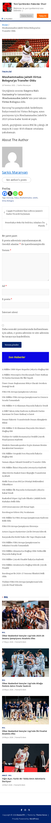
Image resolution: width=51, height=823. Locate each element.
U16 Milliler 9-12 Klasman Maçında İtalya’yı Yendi (25, 405)
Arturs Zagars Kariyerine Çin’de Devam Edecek (24, 531)
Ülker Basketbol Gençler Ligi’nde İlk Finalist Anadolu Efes (24, 732)
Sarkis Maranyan (24, 85)
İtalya (16, 197)
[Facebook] (4, 193)
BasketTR (21, 815)
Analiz (4, 775)
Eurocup (10, 197)
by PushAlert (8, 19)
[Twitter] (29, 810)
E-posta (7, 299)
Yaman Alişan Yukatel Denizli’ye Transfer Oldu (24, 462)
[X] (10, 193)
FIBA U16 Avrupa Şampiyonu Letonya (19, 392)
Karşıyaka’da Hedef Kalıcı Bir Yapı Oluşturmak (24, 537)
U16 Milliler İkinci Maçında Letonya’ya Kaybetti (24, 467)
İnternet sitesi (10, 312)
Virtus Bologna (8, 200)
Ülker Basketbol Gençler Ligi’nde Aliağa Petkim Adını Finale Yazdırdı (22, 684)
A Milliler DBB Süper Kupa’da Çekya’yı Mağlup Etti (25, 369)
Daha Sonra (26, 15)
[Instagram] (25, 810)
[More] (20, 193)
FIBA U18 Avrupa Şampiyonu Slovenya (20, 526)
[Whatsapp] (15, 193)
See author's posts (16, 179)
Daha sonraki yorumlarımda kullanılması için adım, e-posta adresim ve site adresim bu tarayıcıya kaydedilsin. (25, 333)
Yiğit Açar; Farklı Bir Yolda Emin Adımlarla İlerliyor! (23, 780)
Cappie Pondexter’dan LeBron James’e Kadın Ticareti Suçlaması (24, 212)
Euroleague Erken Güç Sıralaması (18, 512)
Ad (4, 286)
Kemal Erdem (20, 642)
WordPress (34, 819)
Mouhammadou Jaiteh (29, 197)
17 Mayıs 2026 (7, 642)
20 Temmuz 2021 (8, 85)
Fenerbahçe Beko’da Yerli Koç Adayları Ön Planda (25, 224)
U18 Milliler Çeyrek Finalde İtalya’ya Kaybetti (23, 559)
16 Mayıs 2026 (7, 689)
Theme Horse (41, 815)
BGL (6, 597)
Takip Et (42, 15)
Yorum (6, 250)
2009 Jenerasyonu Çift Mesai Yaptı (18, 507)
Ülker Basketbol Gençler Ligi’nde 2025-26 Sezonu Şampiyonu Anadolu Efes (23, 637)
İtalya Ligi (7, 71)
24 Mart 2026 (7, 785)
